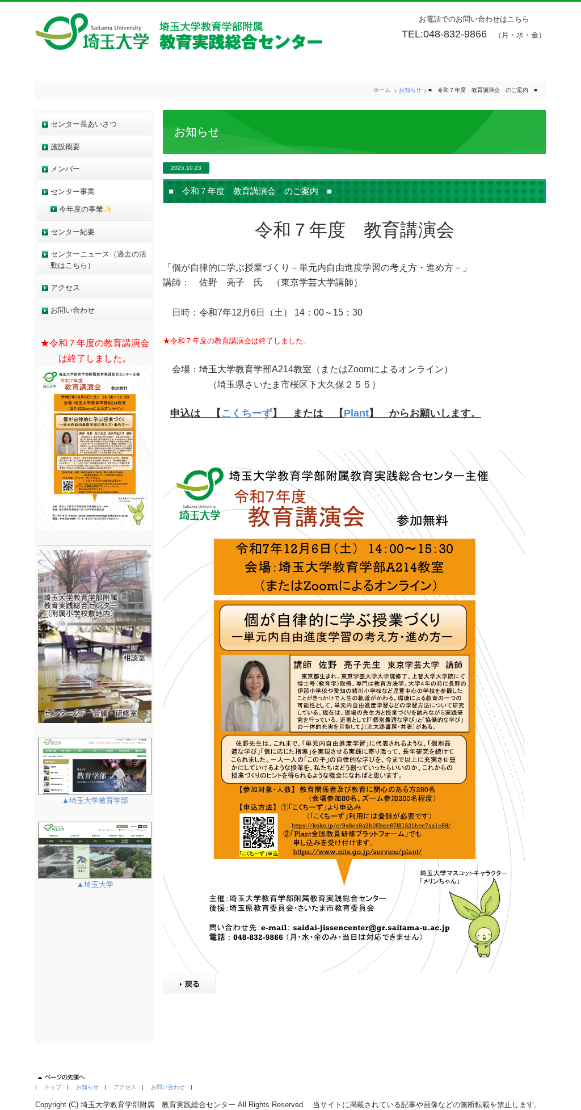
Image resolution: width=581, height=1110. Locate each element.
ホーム (381, 90)
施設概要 (65, 146)
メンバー (65, 169)
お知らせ (410, 90)
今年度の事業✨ (85, 209)
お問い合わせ (72, 310)
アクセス (65, 287)
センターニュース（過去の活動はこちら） (98, 260)
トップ (52, 1087)
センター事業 (72, 191)
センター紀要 (72, 232)
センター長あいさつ (83, 124)
